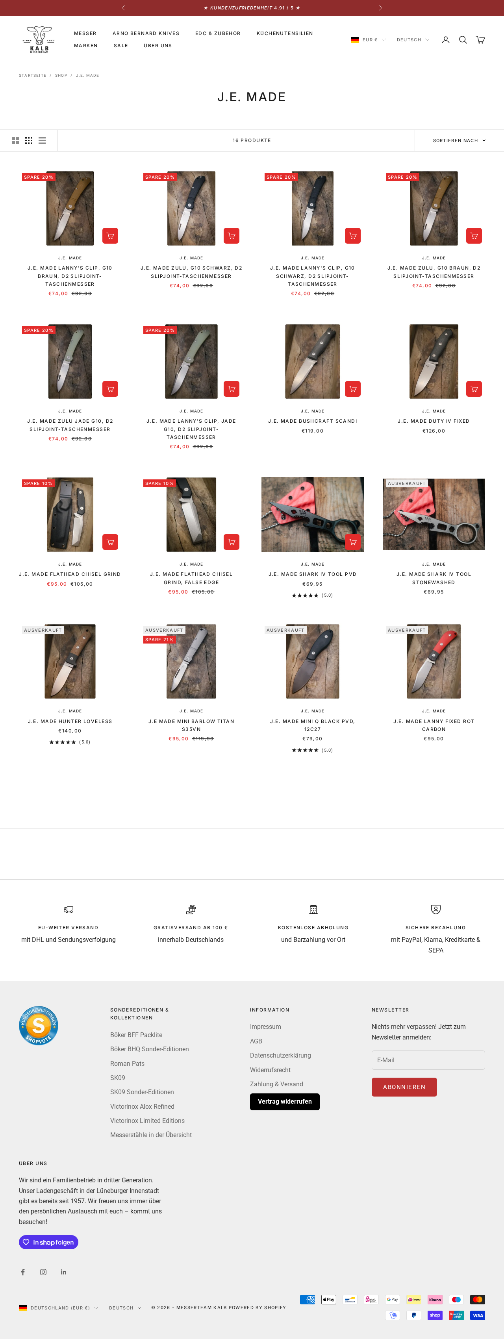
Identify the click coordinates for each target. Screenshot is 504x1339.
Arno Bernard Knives (146, 33)
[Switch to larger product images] (15, 140)
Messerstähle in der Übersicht (151, 1135)
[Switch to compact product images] (42, 140)
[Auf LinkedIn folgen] (64, 1272)
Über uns (158, 45)
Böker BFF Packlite (136, 1035)
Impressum (265, 1026)
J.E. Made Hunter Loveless (70, 721)
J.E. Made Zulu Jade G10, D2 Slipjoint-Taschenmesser (70, 425)
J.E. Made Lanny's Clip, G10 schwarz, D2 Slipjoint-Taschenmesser (312, 276)
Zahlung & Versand (276, 1084)
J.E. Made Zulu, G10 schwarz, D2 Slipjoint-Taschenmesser (192, 272)
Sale (121, 45)
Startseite (32, 75)
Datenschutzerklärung (280, 1055)
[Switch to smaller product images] (28, 140)
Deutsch (409, 40)
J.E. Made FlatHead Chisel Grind (70, 574)
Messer (85, 33)
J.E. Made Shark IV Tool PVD (313, 574)
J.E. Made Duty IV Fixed (434, 421)
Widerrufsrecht (270, 1070)
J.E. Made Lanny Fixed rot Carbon (434, 725)
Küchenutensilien (285, 33)
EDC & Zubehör (218, 33)
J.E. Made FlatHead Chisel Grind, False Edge (191, 578)
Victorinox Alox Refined (142, 1106)
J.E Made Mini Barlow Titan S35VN (191, 725)
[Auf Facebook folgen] (23, 1272)
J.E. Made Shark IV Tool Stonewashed (434, 578)
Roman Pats (127, 1063)
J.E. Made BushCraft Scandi (312, 421)
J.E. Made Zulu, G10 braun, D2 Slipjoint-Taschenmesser (434, 272)
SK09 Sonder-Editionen (142, 1092)
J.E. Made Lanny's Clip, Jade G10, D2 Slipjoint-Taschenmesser (191, 429)
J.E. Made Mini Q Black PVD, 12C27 (313, 725)
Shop (61, 75)
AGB (256, 1041)
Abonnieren (404, 1087)
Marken (86, 45)
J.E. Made (88, 75)
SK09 (117, 1078)
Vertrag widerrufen (285, 1101)
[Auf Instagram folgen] (43, 1272)
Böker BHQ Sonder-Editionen (149, 1049)
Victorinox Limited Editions (147, 1120)
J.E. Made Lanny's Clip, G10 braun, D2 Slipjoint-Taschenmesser (70, 276)
